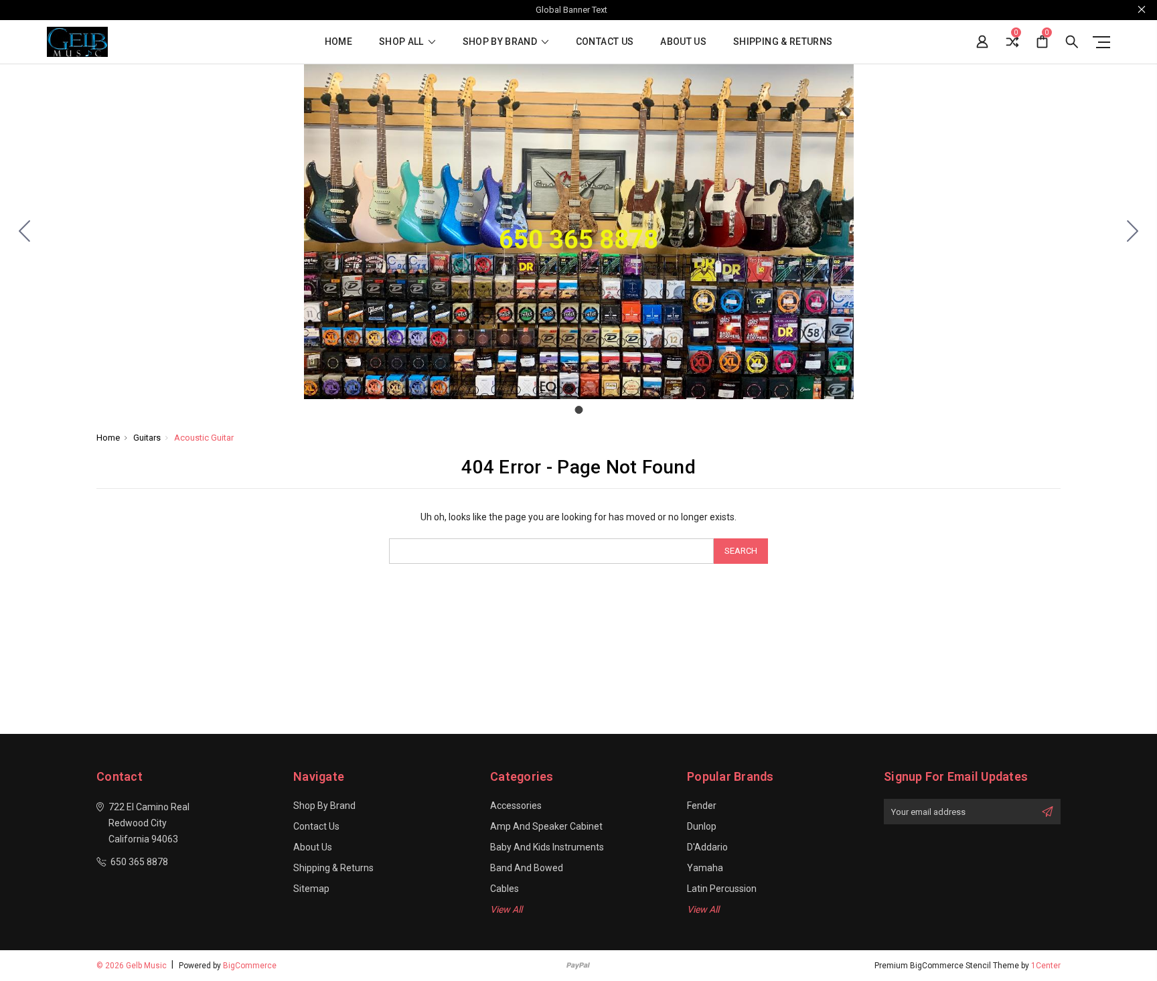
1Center (1046, 965)
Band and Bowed (526, 867)
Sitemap (311, 888)
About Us (683, 42)
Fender (701, 805)
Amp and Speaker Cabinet (546, 826)
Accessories (516, 805)
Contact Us (605, 42)
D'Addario (707, 847)
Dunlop (701, 826)
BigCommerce (250, 965)
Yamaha (705, 867)
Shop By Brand (501, 42)
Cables (504, 888)
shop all (402, 42)
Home (338, 42)
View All (506, 909)
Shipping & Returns (782, 42)
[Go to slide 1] (24, 231)
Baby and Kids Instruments (547, 847)
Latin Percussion (722, 888)
